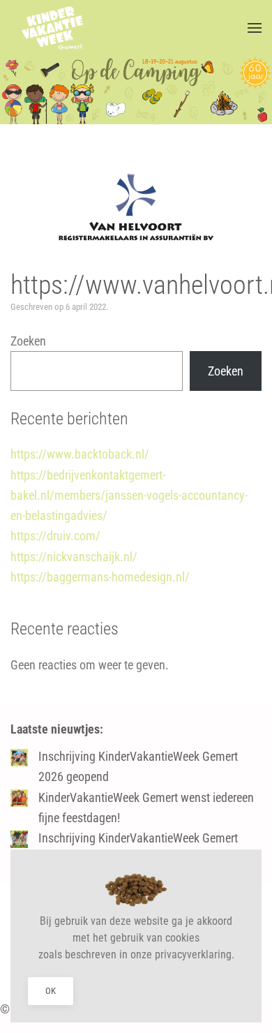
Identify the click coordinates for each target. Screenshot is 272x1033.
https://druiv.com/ (55, 535)
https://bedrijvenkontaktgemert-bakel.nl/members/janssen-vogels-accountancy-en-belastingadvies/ (129, 495)
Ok (50, 991)
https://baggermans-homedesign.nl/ (100, 577)
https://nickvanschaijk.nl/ (73, 556)
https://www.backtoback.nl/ (79, 454)
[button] (255, 28)
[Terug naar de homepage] (52, 28)
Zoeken (28, 341)
